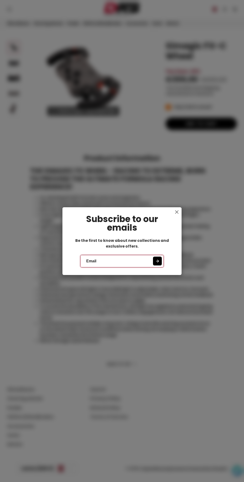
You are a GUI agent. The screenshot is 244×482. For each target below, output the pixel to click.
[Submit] (157, 261)
